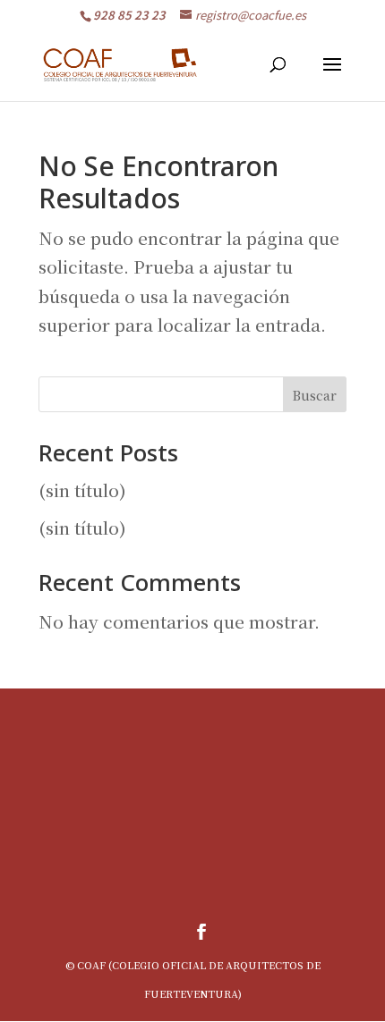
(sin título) (82, 489)
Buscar (315, 395)
